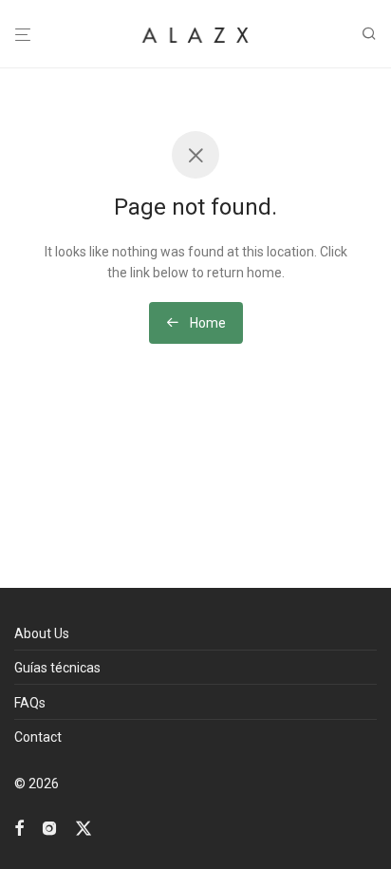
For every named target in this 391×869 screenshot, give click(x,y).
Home (206, 323)
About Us (41, 633)
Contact (38, 737)
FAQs (30, 702)
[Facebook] (19, 827)
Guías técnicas (57, 667)
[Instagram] (49, 827)
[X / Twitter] (83, 827)
